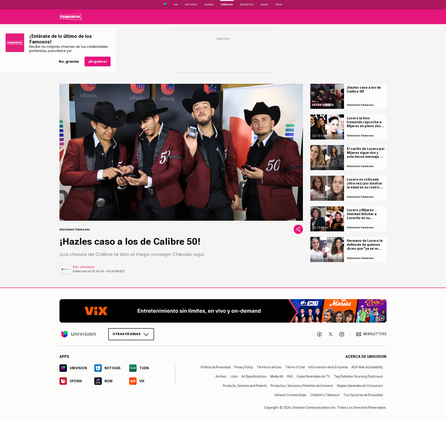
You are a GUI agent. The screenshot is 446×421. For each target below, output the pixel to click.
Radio (264, 4)
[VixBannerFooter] (223, 311)
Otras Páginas (126, 333)
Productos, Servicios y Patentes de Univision (302, 385)
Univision (87, 267)
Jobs (234, 376)
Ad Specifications (253, 376)
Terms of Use (295, 367)
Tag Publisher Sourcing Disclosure (358, 376)
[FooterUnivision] (78, 334)
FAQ (290, 376)
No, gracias (69, 61)
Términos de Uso (269, 367)
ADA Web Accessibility (367, 367)
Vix (176, 4)
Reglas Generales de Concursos (360, 385)
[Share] (298, 229)
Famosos (227, 4)
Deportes (246, 4)
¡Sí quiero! (97, 61)
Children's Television (325, 395)
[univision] (70, 16)
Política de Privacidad (216, 367)
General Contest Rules (290, 395)
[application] (181, 152)
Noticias (191, 4)
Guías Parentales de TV (313, 376)
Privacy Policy (243, 367)
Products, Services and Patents (245, 385)
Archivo (221, 376)
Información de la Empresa (328, 367)
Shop (278, 4)
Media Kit (276, 376)
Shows (208, 4)
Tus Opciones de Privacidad (363, 395)
